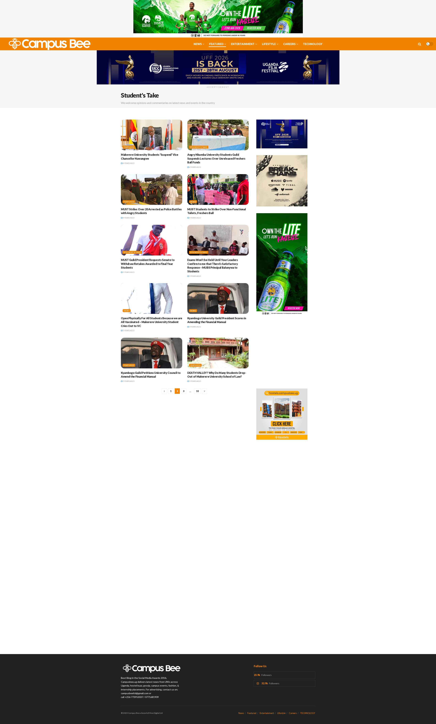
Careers (289, 44)
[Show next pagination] (204, 391)
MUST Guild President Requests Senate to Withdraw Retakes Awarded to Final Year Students (148, 263)
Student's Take (198, 147)
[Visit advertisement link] (218, 19)
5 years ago (128, 272)
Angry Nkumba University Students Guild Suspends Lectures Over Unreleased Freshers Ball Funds (216, 158)
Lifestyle (269, 44)
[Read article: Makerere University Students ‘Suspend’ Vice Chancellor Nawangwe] (151, 135)
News (198, 44)
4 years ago (128, 163)
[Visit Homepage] (48, 44)
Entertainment (242, 44)
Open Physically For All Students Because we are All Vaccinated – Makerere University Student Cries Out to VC (151, 322)
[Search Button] (419, 44)
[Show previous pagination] (164, 391)
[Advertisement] (285, 354)
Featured (216, 44)
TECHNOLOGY (312, 44)
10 (197, 391)
